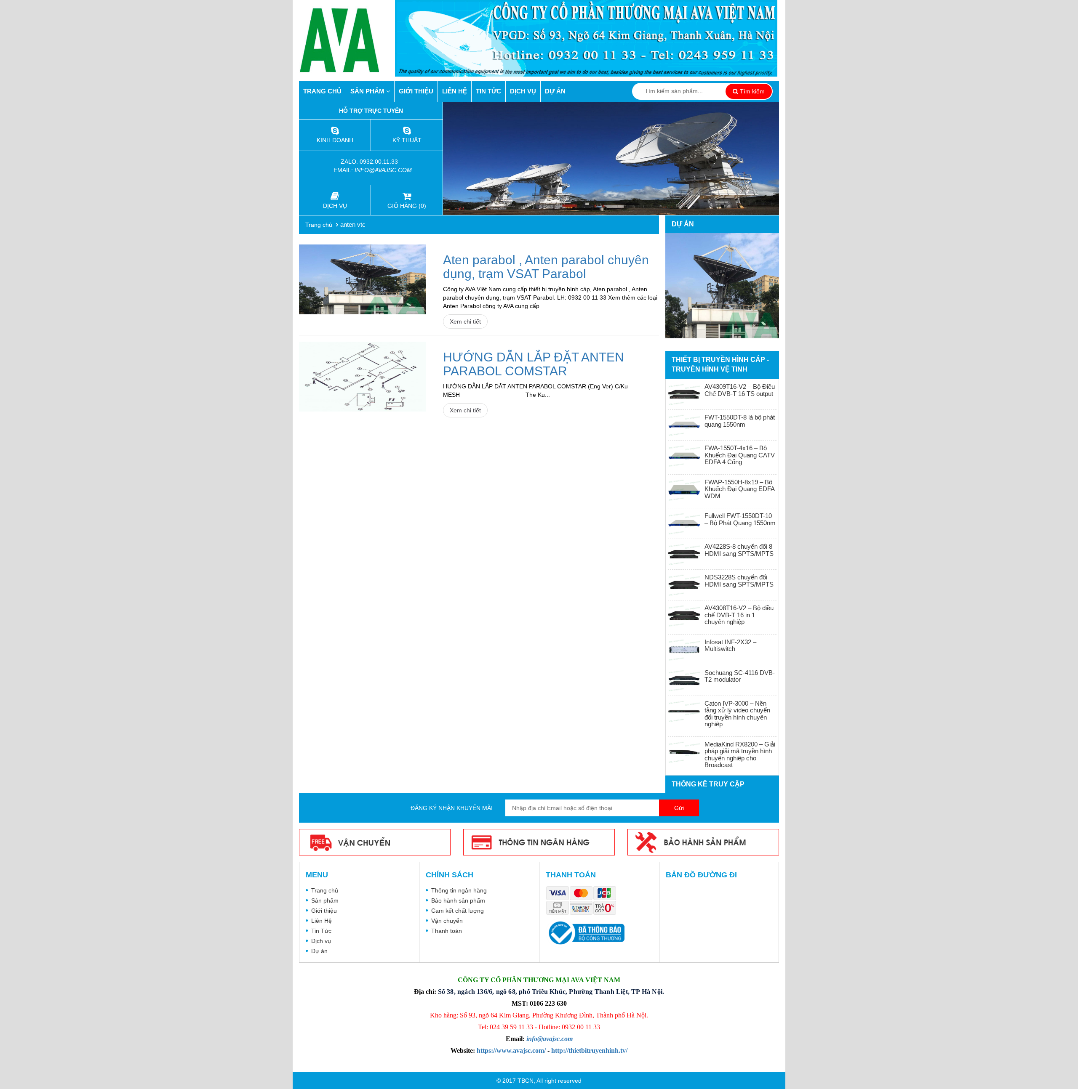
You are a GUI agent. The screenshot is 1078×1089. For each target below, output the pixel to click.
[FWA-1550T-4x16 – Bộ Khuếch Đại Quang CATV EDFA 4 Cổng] (684, 456)
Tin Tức (488, 91)
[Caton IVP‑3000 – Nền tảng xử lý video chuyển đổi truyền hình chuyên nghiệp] (684, 711)
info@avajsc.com (383, 170)
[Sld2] (611, 158)
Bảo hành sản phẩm (458, 900)
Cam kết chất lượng (457, 910)
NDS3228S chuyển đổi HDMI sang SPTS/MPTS (739, 581)
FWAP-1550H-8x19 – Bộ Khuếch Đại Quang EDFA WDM (739, 488)
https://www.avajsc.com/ (511, 1050)
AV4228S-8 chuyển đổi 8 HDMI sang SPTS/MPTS (739, 550)
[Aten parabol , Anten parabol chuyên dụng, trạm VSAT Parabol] (362, 279)
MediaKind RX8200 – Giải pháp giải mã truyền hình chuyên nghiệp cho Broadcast (739, 755)
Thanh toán (446, 930)
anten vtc (353, 224)
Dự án (555, 91)
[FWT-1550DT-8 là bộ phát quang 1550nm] (684, 425)
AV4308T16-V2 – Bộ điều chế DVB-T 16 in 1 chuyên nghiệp (739, 614)
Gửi (679, 808)
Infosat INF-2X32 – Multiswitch (730, 645)
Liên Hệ (454, 91)
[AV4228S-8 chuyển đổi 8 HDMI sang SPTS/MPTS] (684, 554)
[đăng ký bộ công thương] (585, 933)
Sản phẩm (368, 91)
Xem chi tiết (465, 321)
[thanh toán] (583, 901)
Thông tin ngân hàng (459, 890)
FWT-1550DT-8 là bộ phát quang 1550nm (739, 421)
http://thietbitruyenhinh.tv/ (589, 1050)
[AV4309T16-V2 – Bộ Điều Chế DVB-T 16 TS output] (684, 394)
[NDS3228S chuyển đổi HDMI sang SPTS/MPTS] (684, 585)
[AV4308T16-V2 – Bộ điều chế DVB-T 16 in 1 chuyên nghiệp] (684, 616)
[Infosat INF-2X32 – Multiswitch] (684, 650)
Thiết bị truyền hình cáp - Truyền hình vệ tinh (720, 364)
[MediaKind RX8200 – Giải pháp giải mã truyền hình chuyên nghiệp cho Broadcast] (684, 752)
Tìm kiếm (751, 91)
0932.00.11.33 (380, 161)
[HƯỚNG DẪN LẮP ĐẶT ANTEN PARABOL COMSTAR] (362, 377)
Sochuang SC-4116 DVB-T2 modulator (739, 676)
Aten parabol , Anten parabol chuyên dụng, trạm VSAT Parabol (546, 267)
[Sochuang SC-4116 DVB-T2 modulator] (684, 680)
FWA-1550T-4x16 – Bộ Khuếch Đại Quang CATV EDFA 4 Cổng (739, 454)
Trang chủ (322, 91)
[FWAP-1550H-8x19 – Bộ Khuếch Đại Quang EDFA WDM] (684, 490)
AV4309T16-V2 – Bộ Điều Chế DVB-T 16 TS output (739, 390)
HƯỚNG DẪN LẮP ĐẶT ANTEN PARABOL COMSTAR (533, 364)
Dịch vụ (523, 91)
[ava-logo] (347, 40)
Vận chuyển (447, 920)
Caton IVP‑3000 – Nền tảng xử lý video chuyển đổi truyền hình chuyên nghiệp (737, 714)
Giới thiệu (416, 91)
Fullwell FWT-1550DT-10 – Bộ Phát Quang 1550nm (740, 519)
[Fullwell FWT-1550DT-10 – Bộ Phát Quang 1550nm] (684, 523)
